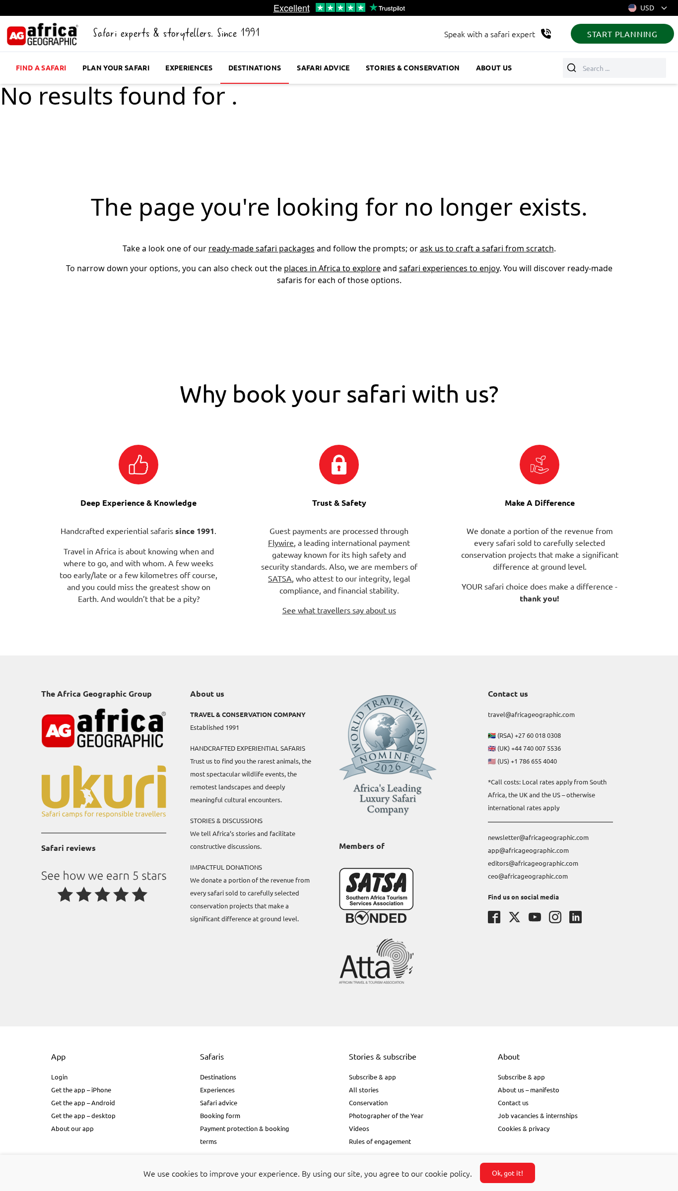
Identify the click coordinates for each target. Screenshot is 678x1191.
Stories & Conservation (413, 67)
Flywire (281, 542)
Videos (359, 1128)
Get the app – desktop (83, 1115)
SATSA (280, 578)
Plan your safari (116, 67)
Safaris (212, 1056)
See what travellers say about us (339, 610)
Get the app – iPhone (81, 1089)
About (509, 1056)
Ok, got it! (507, 1172)
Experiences (188, 67)
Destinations (254, 67)
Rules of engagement (380, 1141)
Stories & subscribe (382, 1056)
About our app (72, 1128)
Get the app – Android (83, 1102)
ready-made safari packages (261, 248)
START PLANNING (622, 34)
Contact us (513, 1102)
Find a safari (41, 67)
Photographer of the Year (386, 1115)
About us (494, 67)
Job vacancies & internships (538, 1115)
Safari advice (323, 67)
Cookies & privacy (523, 1128)
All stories (364, 1089)
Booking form (220, 1115)
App (58, 1056)
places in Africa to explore (332, 268)
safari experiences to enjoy (449, 268)
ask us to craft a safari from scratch (487, 248)
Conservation (368, 1102)
